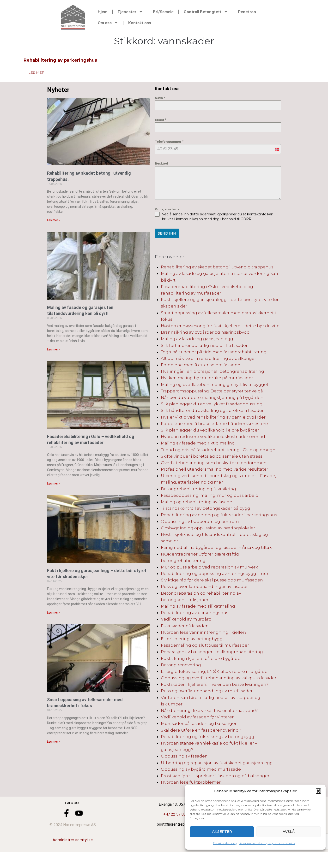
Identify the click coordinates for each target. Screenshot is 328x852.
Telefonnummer (169, 141)
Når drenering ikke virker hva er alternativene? (209, 710)
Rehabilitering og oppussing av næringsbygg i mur (214, 573)
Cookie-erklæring (225, 843)
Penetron (247, 11)
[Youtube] (79, 813)
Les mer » (53, 220)
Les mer (36, 72)
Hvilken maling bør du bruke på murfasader (207, 377)
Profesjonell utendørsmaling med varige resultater (214, 469)
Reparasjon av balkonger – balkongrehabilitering (212, 651)
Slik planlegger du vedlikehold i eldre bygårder (210, 430)
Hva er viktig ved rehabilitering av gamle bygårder (213, 417)
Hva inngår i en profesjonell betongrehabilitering (212, 371)
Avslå (289, 831)
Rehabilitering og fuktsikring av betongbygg (207, 736)
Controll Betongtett (202, 11)
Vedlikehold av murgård (186, 619)
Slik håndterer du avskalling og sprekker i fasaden (213, 410)
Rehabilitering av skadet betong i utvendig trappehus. (217, 267)
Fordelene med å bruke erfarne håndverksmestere (214, 423)
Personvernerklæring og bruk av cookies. (267, 843)
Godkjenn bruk (167, 209)
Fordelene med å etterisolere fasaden (200, 364)
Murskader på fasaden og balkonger (199, 723)
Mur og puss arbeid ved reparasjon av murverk (209, 567)
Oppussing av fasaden (184, 756)
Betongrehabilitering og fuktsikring (198, 488)
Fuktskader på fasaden (185, 625)
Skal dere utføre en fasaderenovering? (201, 730)
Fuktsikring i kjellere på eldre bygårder (201, 658)
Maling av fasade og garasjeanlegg (197, 338)
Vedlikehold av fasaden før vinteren (198, 717)
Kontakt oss (139, 22)
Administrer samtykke (73, 839)
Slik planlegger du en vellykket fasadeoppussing (211, 404)
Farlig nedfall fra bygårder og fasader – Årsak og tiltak (216, 547)
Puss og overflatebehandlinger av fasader (204, 586)
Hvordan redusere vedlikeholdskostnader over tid (213, 436)
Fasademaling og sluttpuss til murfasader (205, 645)
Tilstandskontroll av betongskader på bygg (205, 508)
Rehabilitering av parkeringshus (60, 60)
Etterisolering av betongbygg (192, 638)
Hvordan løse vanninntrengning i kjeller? (204, 632)
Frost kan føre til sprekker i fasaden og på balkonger (215, 775)
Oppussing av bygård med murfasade (201, 769)
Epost (160, 120)
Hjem (102, 11)
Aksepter (222, 831)
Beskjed (161, 163)
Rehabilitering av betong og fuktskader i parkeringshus (219, 514)
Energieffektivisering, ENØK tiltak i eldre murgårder (215, 671)
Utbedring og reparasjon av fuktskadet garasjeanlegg (217, 762)
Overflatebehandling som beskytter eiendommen (214, 462)
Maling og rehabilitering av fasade (196, 501)
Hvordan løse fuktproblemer (191, 782)
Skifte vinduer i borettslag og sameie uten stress (211, 456)
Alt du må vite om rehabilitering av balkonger (208, 358)
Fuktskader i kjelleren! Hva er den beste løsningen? (214, 684)
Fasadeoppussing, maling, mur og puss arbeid (209, 495)
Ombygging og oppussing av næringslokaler (208, 528)
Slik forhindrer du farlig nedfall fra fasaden (205, 345)
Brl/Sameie (163, 11)
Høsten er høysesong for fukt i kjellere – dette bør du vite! (221, 325)
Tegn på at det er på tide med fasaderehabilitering (214, 351)
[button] (318, 791)
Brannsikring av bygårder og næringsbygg (205, 332)
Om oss (105, 22)
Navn (160, 98)
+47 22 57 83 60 (177, 814)
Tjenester (126, 11)
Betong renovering (181, 665)
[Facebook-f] (66, 813)
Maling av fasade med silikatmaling (198, 606)
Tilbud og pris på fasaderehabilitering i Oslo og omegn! (219, 449)
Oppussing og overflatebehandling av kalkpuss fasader (218, 677)
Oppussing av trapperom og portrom (200, 521)
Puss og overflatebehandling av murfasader (207, 690)
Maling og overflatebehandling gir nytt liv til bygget (214, 384)
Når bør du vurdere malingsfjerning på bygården (212, 397)
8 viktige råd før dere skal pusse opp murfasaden (212, 580)
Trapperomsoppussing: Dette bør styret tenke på (212, 391)
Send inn (167, 233)
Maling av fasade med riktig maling (198, 443)
